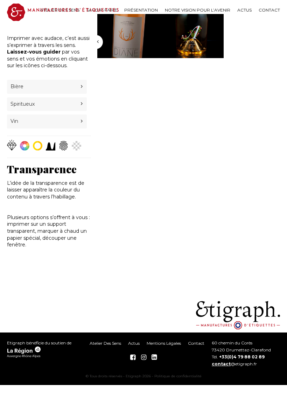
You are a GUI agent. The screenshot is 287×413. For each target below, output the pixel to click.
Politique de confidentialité (178, 376)
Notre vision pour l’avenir (197, 10)
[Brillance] (13, 145)
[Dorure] (39, 145)
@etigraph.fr (234, 363)
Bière (16, 86)
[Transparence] (76, 145)
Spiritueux (22, 104)
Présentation (141, 10)
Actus (244, 10)
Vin (14, 121)
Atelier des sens (105, 343)
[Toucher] (65, 145)
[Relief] (52, 145)
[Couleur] (26, 145)
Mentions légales (164, 343)
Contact (269, 10)
